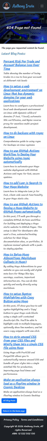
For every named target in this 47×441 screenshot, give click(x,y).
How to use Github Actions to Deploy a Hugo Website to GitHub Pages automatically (23, 207)
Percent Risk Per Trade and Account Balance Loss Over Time (22, 65)
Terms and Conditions (32, 420)
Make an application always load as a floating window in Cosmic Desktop (22, 383)
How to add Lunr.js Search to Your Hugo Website (23, 184)
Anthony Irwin (23, 6)
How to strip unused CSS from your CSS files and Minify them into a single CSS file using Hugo (23, 342)
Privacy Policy (11, 420)
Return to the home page (14, 411)
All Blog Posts (9, 400)
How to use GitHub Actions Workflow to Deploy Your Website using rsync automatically (21, 156)
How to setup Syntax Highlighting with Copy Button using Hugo (19, 297)
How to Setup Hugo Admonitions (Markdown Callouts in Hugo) (20, 258)
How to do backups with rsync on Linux (23, 134)
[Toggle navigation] (41, 5)
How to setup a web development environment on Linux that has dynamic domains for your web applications (23, 93)
